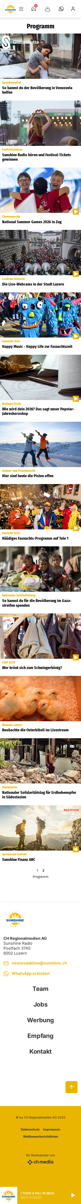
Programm (41, 877)
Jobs (40, 1004)
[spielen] (72, 1195)
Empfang (40, 1035)
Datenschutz (30, 1129)
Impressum (51, 1129)
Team (40, 988)
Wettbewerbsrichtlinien (40, 1136)
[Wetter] (47, 8)
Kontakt (40, 1051)
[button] (61, 8)
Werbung (40, 1020)
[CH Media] (40, 1161)
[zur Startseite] (10, 9)
